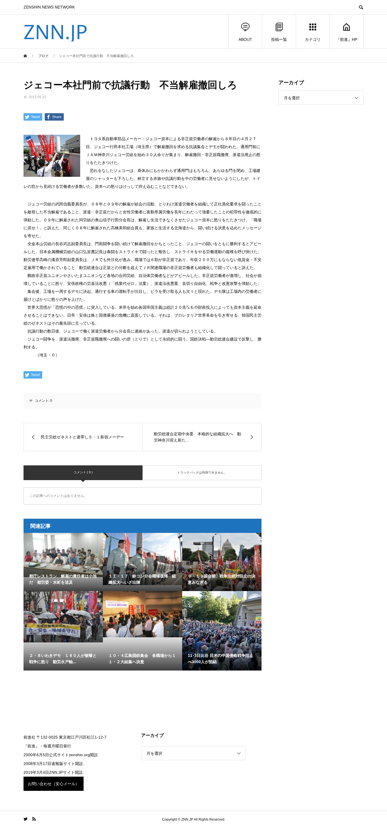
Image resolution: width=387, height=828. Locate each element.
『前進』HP (346, 39)
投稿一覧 (279, 39)
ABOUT (245, 39)
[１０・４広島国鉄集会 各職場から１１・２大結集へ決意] (142, 614)
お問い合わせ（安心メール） (53, 783)
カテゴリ (313, 39)
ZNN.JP (56, 31)
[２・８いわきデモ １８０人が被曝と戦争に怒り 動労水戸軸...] (63, 616)
